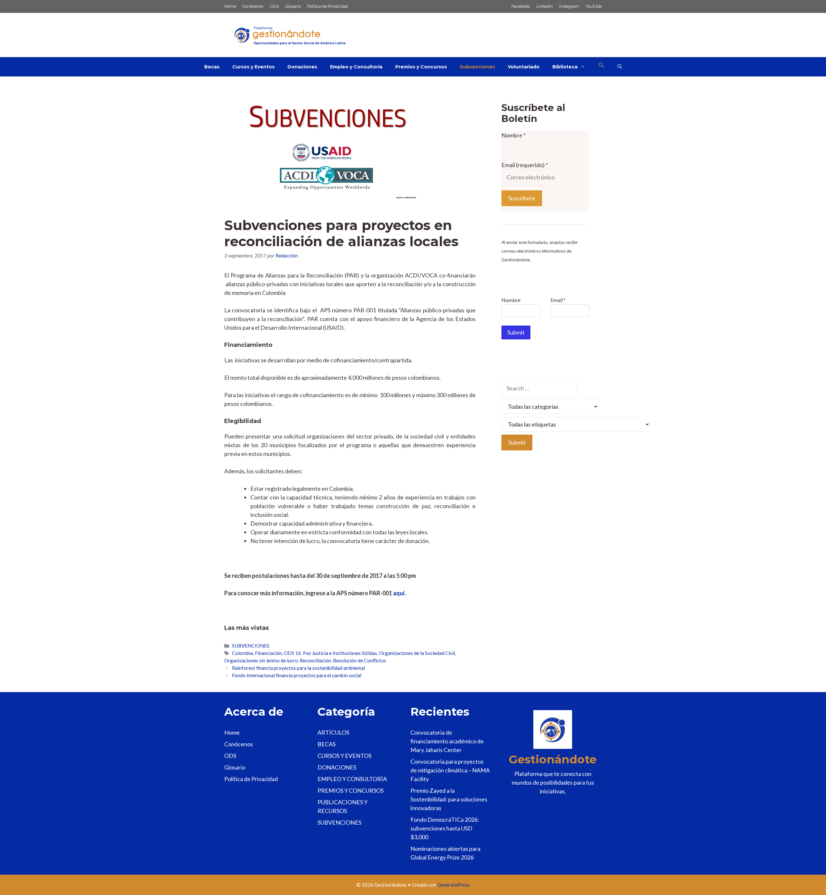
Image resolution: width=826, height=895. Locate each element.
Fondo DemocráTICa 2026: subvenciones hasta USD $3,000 (444, 828)
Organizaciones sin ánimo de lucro (261, 660)
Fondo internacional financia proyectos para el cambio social (296, 675)
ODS (274, 6)
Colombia (242, 653)
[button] (601, 66)
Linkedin (544, 6)
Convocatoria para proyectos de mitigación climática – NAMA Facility (450, 770)
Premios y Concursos (421, 67)
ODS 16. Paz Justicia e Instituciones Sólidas (330, 653)
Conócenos (252, 6)
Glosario (293, 6)
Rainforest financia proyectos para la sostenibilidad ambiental (298, 668)
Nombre (513, 135)
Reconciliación (315, 660)
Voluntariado (523, 67)
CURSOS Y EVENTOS (344, 755)
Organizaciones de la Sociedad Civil (417, 653)
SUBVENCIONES (250, 646)
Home (230, 6)
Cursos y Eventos (253, 67)
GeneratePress (453, 885)
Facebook (520, 6)
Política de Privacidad (327, 6)
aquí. (399, 593)
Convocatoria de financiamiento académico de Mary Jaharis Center (447, 741)
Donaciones (302, 67)
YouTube (593, 6)
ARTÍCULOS (333, 732)
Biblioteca (565, 67)
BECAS (326, 744)
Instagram (569, 6)
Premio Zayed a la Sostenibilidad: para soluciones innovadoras (448, 799)
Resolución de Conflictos (359, 660)
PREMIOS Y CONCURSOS (350, 790)
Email (558, 300)
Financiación (268, 653)
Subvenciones (477, 67)
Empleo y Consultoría (356, 67)
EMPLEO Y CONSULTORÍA (352, 778)
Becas (211, 67)
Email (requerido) (524, 164)
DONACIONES (336, 767)
